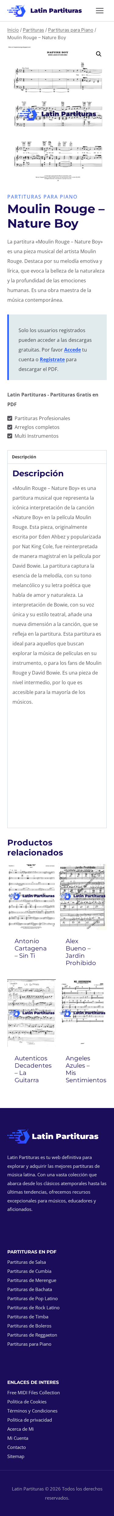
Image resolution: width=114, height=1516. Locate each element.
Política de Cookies (27, 1402)
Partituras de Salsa (26, 1262)
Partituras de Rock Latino (33, 1307)
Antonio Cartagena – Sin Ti (31, 948)
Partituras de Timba (27, 1317)
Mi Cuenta (17, 1438)
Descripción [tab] (24, 457)
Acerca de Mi (20, 1429)
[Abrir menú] (99, 10)
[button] (98, 54)
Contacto (16, 1447)
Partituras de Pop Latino (32, 1298)
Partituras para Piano (42, 196)
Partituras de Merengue (31, 1280)
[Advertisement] (57, 768)
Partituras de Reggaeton (32, 1335)
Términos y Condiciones (32, 1411)
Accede (72, 349)
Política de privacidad (29, 1420)
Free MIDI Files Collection (33, 1392)
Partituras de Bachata (29, 1289)
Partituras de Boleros (29, 1326)
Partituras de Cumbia (29, 1271)
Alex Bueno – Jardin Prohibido (81, 952)
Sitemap (15, 1456)
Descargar (33, 972)
